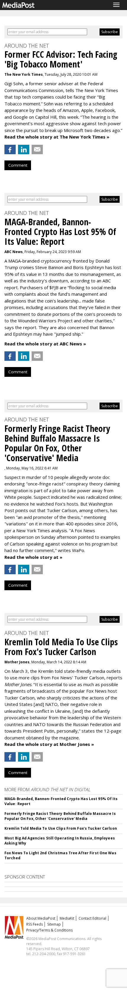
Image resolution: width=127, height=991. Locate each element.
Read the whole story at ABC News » (45, 344)
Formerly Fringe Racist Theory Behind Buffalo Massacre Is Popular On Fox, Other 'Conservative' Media (60, 816)
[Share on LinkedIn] (23, 149)
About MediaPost (40, 918)
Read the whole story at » (33, 557)
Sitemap (54, 924)
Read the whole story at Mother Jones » (49, 744)
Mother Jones (17, 662)
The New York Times (23, 74)
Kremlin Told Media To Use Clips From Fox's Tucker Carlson (60, 828)
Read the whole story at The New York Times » (56, 137)
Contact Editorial (92, 918)
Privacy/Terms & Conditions (49, 930)
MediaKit (67, 918)
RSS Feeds (34, 924)
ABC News (13, 251)
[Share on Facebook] (10, 149)
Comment (17, 165)
